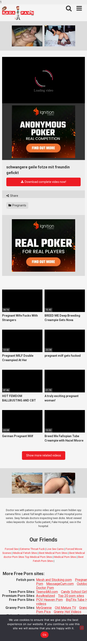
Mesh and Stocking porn (54, 580)
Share (14, 195)
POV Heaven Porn (49, 600)
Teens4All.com (47, 592)
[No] (82, 628)
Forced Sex (11, 549)
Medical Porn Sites (65, 556)
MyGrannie (44, 608)
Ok (44, 634)
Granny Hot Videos (67, 612)
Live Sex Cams (55, 549)
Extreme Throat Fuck (32, 549)
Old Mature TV (65, 608)
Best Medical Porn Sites (53, 552)
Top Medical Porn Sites (38, 556)
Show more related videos (43, 455)
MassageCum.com (60, 584)
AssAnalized (45, 596)
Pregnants (19, 205)
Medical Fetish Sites (25, 552)
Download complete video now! (45, 182)
